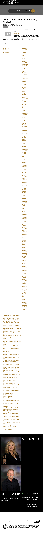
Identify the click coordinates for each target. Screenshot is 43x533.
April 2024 (24, 88)
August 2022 (24, 117)
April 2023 (24, 106)
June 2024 (24, 85)
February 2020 (24, 159)
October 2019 (24, 165)
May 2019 (24, 172)
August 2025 (24, 65)
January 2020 (24, 160)
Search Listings (25, 444)
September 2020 (25, 149)
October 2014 (24, 251)
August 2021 (24, 133)
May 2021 (24, 137)
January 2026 (24, 59)
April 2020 (24, 156)
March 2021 (24, 140)
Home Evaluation (14, 498)
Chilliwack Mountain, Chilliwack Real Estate (11, 339)
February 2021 (24, 142)
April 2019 (24, 173)
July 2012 (24, 290)
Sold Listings (6, 52)
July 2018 (24, 186)
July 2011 (24, 308)
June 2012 (24, 292)
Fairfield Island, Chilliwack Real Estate (10, 368)
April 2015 (24, 243)
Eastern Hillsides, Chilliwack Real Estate (11, 367)
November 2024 (25, 78)
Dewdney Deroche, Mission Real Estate (11, 364)
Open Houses (6, 51)
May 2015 (24, 241)
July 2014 (24, 256)
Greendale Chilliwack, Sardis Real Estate (11, 371)
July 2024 (24, 84)
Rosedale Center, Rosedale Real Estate (11, 400)
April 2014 (24, 260)
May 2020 (24, 155)
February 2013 (24, 280)
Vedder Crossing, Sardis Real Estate (10, 417)
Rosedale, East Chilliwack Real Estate (10, 403)
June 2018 (24, 188)
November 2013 (25, 267)
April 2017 (24, 208)
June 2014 (24, 257)
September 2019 (25, 166)
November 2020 (25, 146)
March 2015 (24, 244)
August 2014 (24, 254)
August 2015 (24, 237)
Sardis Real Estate (7, 410)
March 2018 (24, 192)
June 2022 (24, 120)
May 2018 (24, 189)
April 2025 (24, 71)
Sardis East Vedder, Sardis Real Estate (11, 409)
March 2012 (24, 296)
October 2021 (24, 130)
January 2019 (24, 178)
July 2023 (24, 101)
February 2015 (24, 246)
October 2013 (24, 269)
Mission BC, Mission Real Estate (9, 393)
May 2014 (24, 259)
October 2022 (24, 114)
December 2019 (25, 162)
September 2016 (25, 218)
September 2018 (25, 184)
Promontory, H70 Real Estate (9, 397)
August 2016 (24, 220)
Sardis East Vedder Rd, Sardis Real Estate (11, 407)
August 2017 (24, 202)
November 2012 (25, 285)
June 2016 (24, 223)
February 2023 (24, 108)
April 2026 (24, 55)
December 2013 (25, 266)
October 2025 (24, 62)
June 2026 (24, 52)
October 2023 (24, 97)
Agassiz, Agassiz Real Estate (9, 321)
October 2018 (24, 182)
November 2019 (25, 163)
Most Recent (24, 48)
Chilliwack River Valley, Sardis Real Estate (11, 353)
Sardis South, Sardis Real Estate (9, 412)
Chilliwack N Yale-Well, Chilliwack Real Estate (12, 341)
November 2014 (25, 250)
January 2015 (24, 247)
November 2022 (25, 113)
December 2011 (25, 300)
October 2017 (24, 199)
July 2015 (24, 238)
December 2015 (25, 231)
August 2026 (24, 49)
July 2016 (24, 221)
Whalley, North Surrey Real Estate (9, 426)
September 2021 (25, 132)
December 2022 (25, 111)
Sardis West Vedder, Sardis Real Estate (11, 416)
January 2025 (24, 75)
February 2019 (24, 176)
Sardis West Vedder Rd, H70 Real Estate (11, 413)
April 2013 (24, 277)
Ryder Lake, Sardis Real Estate (9, 406)
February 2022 (24, 126)
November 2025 (25, 61)
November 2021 (25, 129)
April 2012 (24, 295)
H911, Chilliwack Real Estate (9, 373)
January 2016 (24, 230)
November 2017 (25, 198)
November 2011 (25, 302)
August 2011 (24, 306)
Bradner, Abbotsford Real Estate (9, 324)
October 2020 (24, 147)
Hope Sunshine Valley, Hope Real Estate (11, 384)
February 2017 (24, 211)
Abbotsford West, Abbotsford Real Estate (11, 319)
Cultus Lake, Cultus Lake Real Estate (10, 363)
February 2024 (24, 91)
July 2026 (24, 51)
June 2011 (24, 309)
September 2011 (25, 305)
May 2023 (24, 104)
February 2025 (24, 74)
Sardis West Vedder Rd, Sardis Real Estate (11, 415)
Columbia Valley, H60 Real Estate (9, 361)
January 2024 (24, 93)
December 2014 (25, 249)
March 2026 (24, 57)
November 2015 (25, 233)
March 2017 (24, 210)
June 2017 (24, 205)
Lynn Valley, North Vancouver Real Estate (11, 390)
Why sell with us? (5, 498)
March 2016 (24, 227)
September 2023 (25, 98)
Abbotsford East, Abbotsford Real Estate (11, 318)
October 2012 (24, 286)
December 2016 (25, 214)
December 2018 (25, 179)
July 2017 (24, 204)
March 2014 (24, 261)
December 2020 (25, 145)
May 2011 (24, 311)
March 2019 (24, 175)
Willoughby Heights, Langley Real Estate (11, 428)
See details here (16, 33)
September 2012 (25, 287)
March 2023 (24, 107)
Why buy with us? (26, 442)
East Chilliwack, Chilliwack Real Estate (10, 366)
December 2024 (25, 77)
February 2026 (24, 58)
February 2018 (24, 194)
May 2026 (24, 54)
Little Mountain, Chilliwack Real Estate (10, 389)
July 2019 (24, 169)
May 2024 (24, 87)
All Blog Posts (6, 48)
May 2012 (24, 293)
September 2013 (25, 270)
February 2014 (24, 263)
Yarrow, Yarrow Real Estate (8, 429)
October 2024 (24, 80)
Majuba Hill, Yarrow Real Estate (9, 392)
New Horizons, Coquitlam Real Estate (10, 394)
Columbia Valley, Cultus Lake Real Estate (11, 360)
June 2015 (24, 240)
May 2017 (24, 207)
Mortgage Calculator (35, 442)
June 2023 (24, 103)
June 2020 (24, 153)
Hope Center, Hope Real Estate (9, 383)
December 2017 (25, 197)
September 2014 (25, 253)
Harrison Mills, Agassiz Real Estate (10, 380)
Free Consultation (5, 500)
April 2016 (24, 225)
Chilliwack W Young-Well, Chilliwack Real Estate (14, 25)
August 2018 (24, 185)
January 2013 (24, 282)
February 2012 (24, 298)
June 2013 (24, 274)
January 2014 (24, 264)
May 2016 (24, 224)
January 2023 (24, 110)
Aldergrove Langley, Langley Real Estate (11, 322)
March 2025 (24, 72)
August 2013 (24, 272)
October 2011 (24, 303)
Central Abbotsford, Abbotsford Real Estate (11, 331)
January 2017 (24, 212)
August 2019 (24, 168)
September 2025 (25, 64)
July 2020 (24, 152)
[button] (26, 442)
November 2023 (25, 96)
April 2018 (24, 191)
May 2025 (24, 70)
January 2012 (24, 299)
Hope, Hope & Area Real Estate (9, 386)
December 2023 (25, 94)
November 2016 (25, 215)
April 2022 (24, 123)
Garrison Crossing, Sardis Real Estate (10, 370)
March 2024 (24, 90)
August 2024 (24, 82)
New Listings (6, 49)
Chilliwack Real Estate (7, 351)
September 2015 (25, 235)
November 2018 (25, 181)
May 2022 (24, 121)
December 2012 (25, 283)
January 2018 (24, 195)
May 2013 (24, 276)
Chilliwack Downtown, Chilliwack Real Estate (12, 335)
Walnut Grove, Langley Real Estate (10, 425)
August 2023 (24, 100)
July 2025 (24, 67)
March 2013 (24, 279)
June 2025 (24, 68)
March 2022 (24, 124)
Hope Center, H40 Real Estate (9, 381)
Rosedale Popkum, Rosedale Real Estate (11, 402)
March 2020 (24, 158)
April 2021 (24, 139)
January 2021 (24, 143)
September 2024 (25, 81)
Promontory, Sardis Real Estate (9, 399)
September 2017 (25, 201)
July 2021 (24, 134)
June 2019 (24, 171)
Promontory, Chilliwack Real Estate (10, 396)
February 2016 (24, 228)
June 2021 (24, 136)
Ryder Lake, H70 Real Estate (9, 404)
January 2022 (24, 127)
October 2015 (24, 234)
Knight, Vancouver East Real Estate (10, 387)
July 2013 (24, 273)
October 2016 (24, 217)
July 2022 (24, 119)
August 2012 (24, 289)
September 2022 (25, 116)
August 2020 (24, 150)
